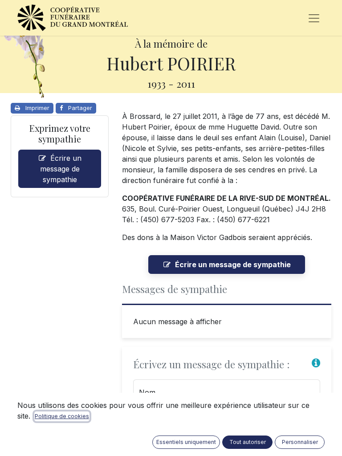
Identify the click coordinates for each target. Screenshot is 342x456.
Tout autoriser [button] (247, 442)
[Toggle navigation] (314, 18)
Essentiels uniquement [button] (186, 442)
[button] (316, 363)
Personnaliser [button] (300, 442)
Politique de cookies (62, 416)
